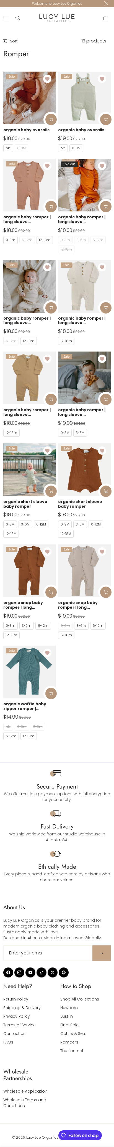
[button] (18, 18)
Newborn (69, 1007)
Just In (66, 1016)
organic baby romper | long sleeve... (27, 219)
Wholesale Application (25, 1091)
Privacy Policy (16, 1016)
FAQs (8, 1042)
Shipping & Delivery (22, 1007)
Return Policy (15, 999)
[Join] (101, 953)
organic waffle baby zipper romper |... (24, 706)
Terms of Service (19, 1025)
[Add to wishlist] (47, 78)
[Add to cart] (51, 119)
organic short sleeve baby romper (25, 504)
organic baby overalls (26, 130)
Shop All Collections (79, 999)
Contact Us (14, 1033)
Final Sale (69, 1025)
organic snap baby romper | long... (23, 605)
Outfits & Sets (73, 1033)
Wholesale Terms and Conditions (24, 1102)
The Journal (71, 1050)
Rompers (69, 1042)
